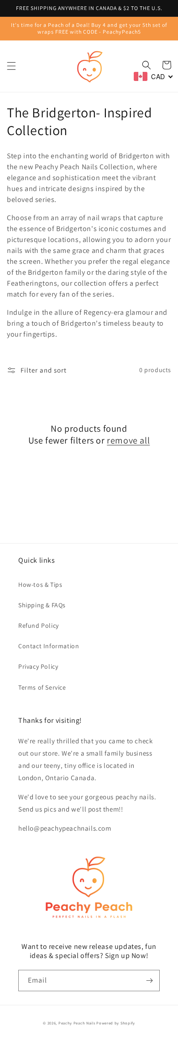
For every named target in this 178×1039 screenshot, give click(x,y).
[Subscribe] (149, 980)
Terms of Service (42, 687)
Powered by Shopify (115, 1022)
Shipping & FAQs (42, 605)
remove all (128, 440)
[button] (11, 66)
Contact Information (48, 646)
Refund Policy (38, 625)
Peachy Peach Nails (76, 1022)
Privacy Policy (38, 666)
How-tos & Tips (40, 584)
